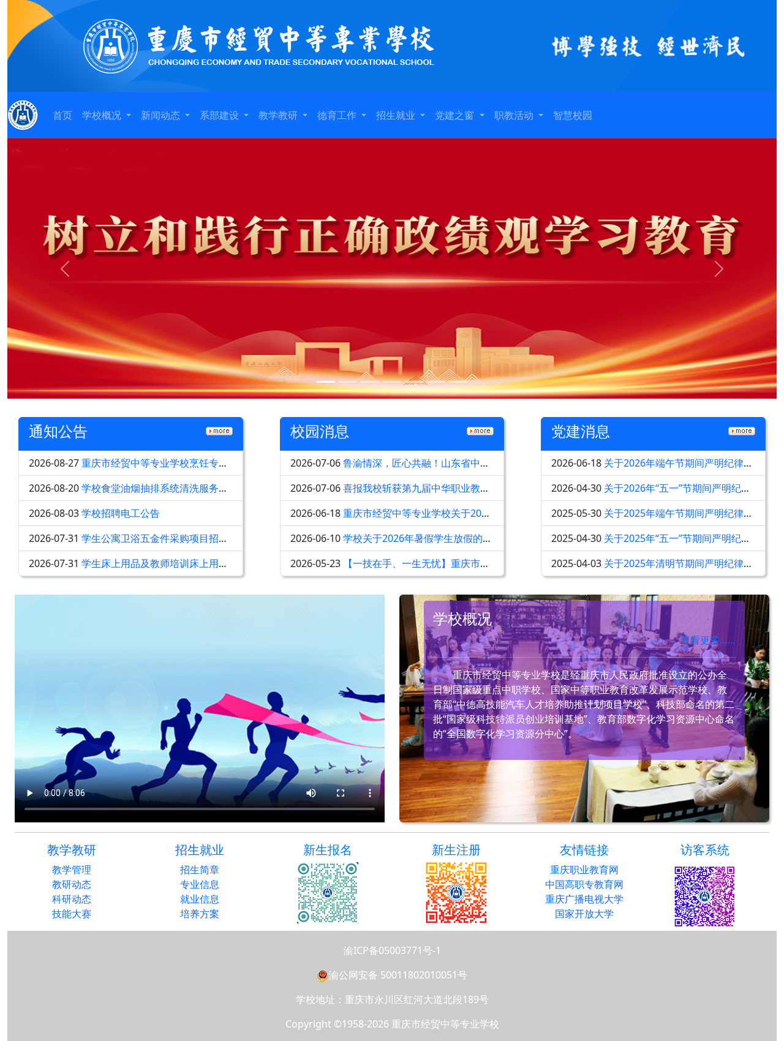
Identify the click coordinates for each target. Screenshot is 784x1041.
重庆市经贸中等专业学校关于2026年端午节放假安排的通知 (471, 513)
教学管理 (71, 869)
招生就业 (199, 849)
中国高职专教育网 (584, 884)
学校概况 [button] (103, 115)
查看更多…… (708, 640)
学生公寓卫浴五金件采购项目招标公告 (164, 538)
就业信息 (199, 899)
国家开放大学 (584, 913)
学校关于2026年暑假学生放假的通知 (422, 538)
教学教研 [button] (279, 115)
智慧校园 (572, 115)
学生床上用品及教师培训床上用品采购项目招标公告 (194, 563)
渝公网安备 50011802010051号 (398, 975)
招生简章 (199, 869)
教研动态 (71, 884)
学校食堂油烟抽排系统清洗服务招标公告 (169, 488)
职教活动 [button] (515, 115)
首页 (62, 115)
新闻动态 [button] (162, 115)
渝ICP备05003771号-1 (392, 950)
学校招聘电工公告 (120, 513)
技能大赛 (71, 913)
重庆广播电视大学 (584, 899)
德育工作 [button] (338, 115)
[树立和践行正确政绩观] (392, 268)
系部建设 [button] (220, 115)
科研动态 (71, 899)
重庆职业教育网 (584, 869)
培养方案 (199, 913)
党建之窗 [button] (456, 115)
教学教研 (71, 849)
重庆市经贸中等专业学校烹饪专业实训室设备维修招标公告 (208, 463)
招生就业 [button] (397, 115)
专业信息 (199, 884)
